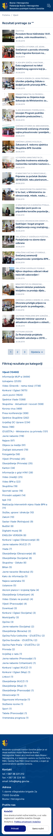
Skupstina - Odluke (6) (14, 562)
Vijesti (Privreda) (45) (13, 458)
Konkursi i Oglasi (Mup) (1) (16, 672)
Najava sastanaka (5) (13, 580)
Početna (6, 15)
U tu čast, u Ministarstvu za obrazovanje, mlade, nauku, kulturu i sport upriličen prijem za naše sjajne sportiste (32, 194)
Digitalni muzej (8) (12, 530)
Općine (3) (8, 622)
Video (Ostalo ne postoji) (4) (17, 599)
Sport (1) (7, 708)
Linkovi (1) (7, 676)
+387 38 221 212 (15, 773)
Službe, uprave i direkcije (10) (18, 512)
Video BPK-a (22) (11, 481)
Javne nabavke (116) (13, 436)
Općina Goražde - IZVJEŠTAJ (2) (19, 640)
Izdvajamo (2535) (11, 381)
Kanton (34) (8, 467)
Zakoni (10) (8, 517)
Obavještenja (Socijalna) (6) (17, 558)
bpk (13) (6, 499)
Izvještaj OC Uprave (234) (16, 422)
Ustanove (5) (9, 585)
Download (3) (9, 608)
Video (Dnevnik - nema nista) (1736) (21, 385)
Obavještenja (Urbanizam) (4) (18, 594)
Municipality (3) (10, 617)
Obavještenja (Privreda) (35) (17, 463)
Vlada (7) (7, 548)
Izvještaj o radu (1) (12, 653)
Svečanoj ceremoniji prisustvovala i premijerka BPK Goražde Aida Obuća (32, 257)
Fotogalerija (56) (11, 454)
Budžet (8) (8, 526)
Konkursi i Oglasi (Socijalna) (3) (19, 612)
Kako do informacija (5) (15, 576)
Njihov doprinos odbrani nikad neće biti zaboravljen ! (32, 273)
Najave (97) (8, 440)
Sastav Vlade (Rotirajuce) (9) (17, 521)
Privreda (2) (8, 649)
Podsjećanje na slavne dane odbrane (31, 241)
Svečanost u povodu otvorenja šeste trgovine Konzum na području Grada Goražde (32, 51)
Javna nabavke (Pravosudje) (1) (19, 658)
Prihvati (15, 828)
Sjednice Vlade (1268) (14, 399)
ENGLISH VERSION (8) (14, 535)
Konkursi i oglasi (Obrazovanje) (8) (20, 539)
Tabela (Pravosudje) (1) (14, 713)
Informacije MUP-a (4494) (16, 376)
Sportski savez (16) (12, 490)
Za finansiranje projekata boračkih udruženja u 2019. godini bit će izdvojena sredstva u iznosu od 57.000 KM (33, 336)
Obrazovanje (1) (10, 695)
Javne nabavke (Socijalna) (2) (18, 626)
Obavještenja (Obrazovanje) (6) (19, 553)
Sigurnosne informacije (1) (16, 699)
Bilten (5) (7, 567)
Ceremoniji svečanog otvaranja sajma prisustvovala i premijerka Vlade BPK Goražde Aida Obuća (33, 130)
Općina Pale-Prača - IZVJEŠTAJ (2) (21, 644)
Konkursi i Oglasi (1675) (14, 390)
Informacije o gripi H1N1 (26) (17, 472)
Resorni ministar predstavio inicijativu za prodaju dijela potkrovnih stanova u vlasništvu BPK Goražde (33, 289)
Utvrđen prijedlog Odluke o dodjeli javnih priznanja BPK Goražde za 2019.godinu (31, 83)
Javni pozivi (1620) (12, 394)
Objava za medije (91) (14, 445)
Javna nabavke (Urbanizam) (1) (19, 663)
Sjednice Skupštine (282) (15, 417)
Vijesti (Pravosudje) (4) (14, 603)
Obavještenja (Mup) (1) (14, 685)
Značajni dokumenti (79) (15, 449)
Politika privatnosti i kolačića (27, 821)
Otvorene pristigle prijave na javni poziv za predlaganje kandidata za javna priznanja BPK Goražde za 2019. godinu (32, 304)
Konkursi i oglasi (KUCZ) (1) (17, 667)
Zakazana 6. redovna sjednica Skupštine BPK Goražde (32, 146)
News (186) (8, 426)
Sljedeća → (37, 352)
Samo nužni (38, 828)
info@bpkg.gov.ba (19, 781)
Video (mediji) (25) (12, 477)
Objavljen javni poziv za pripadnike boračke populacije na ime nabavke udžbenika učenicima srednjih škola (32, 210)
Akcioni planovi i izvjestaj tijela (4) (20, 590)
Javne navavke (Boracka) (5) (17, 571)
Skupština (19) (10, 486)
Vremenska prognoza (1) (15, 717)
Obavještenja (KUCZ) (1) (15, 681)
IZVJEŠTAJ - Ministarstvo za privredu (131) (25, 431)
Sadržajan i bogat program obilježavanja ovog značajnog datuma (32, 225)
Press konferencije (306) (15, 413)
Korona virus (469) (12, 408)
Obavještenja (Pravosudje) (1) (18, 690)
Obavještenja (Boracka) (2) (16, 631)
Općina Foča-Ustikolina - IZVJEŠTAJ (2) (23, 635)
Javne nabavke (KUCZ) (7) (16, 544)
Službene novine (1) (12, 704)
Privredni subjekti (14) (14, 495)
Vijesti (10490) (10, 372)
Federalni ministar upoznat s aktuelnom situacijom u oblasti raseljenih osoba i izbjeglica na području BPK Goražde (32, 320)
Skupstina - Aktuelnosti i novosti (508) (23, 404)
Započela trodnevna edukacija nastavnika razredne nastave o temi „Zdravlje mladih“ (32, 162)
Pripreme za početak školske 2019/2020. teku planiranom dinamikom (31, 178)
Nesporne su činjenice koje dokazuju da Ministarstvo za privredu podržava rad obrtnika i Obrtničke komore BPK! (33, 99)
